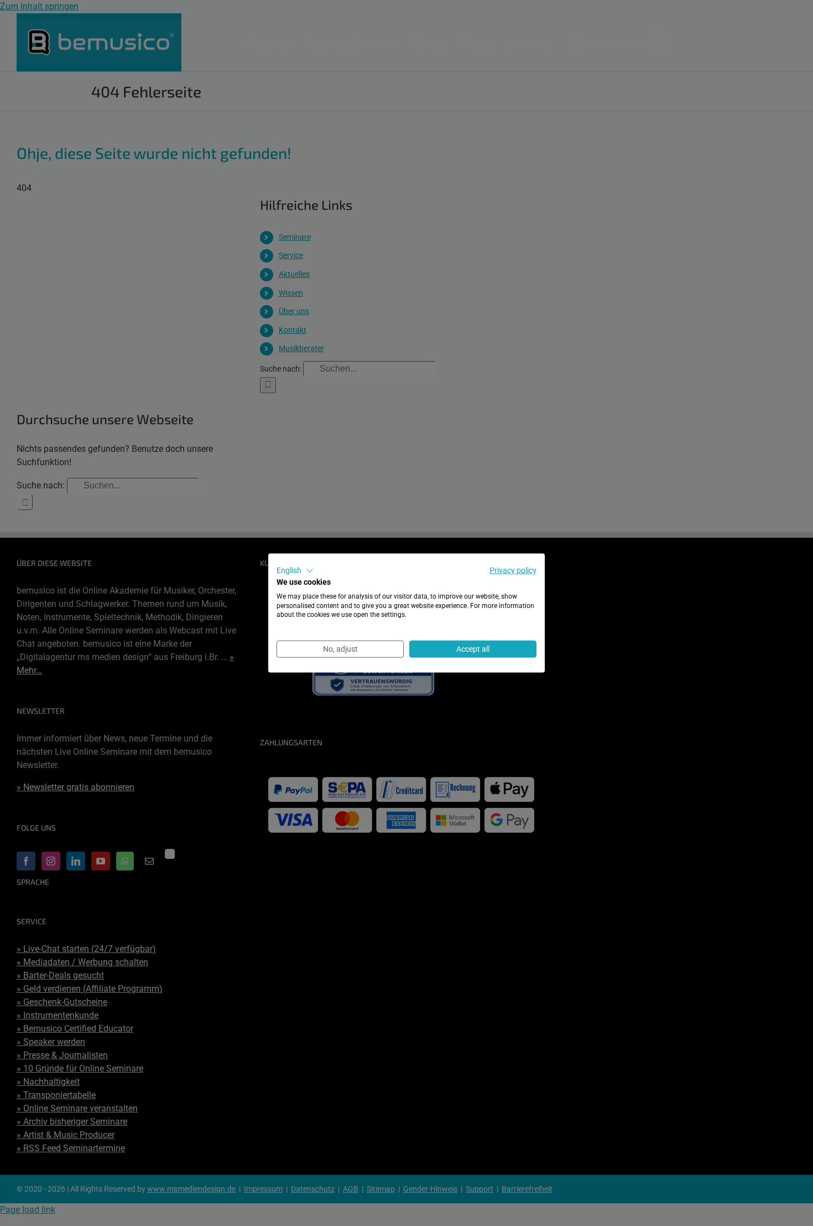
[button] (295, 571)
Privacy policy (512, 570)
